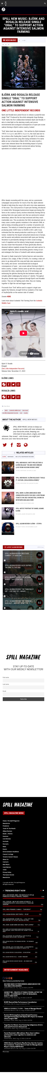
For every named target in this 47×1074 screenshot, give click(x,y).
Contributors (7, 867)
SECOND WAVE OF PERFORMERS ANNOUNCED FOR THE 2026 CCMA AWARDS (22, 985)
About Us (6, 859)
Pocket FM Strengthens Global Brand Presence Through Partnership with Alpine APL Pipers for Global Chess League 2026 (23, 1016)
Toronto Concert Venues (10, 857)
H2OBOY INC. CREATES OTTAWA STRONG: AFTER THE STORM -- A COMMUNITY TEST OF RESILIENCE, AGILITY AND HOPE (23, 994)
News (4, 846)
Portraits (6, 844)
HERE (9, 297)
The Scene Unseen (8, 875)
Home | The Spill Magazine (11, 821)
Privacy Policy (7, 872)
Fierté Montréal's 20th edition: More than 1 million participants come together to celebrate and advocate (21, 1035)
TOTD (4, 870)
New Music (7, 406)
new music (25, 410)
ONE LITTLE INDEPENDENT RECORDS (21, 110)
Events (5, 849)
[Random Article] (5, 44)
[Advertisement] (23, 175)
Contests (6, 862)
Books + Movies (8, 834)
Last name (6, 684)
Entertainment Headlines (11, 851)
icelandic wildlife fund (15, 410)
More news (6, 1051)
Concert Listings (8, 854)
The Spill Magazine (19, 882)
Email (4, 691)
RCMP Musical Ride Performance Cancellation (20, 1002)
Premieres (6, 826)
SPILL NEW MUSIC (30, 420)
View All (39, 547)
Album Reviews (7, 831)
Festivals (5, 841)
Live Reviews (7, 839)
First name (6, 677)
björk (6, 410)
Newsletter (6, 823)
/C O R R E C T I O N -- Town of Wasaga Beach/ (23, 1008)
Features (5, 836)
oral (21, 413)
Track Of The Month (9, 828)
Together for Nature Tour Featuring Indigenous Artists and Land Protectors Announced (23, 1026)
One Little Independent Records (13, 369)
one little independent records (10, 413)
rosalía (26, 413)
